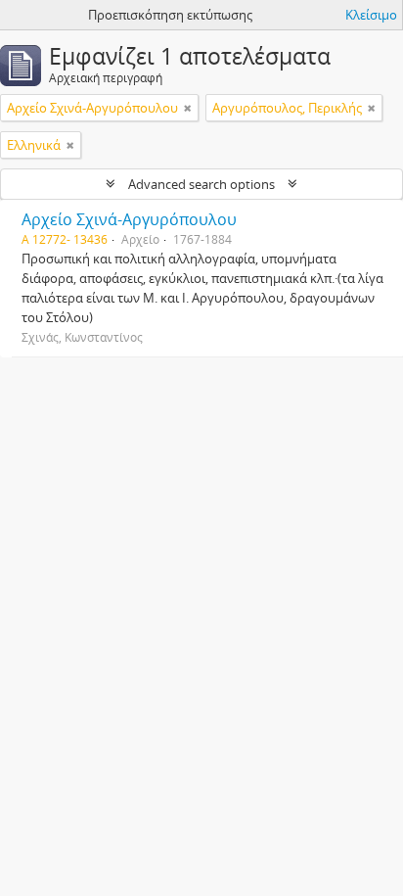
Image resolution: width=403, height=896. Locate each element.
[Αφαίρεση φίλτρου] (188, 108)
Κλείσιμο (371, 15)
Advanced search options (201, 184)
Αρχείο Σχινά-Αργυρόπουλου (129, 219)
